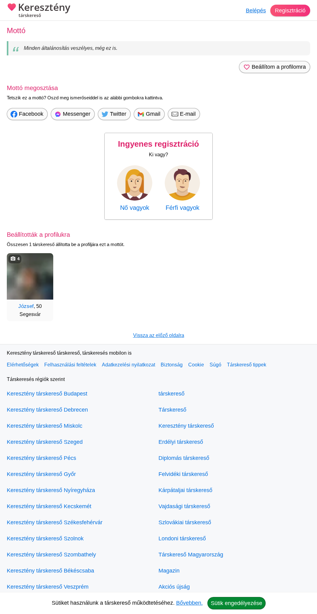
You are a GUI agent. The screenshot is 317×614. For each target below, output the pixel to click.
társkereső (171, 394)
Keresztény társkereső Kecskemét (49, 506)
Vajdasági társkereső (184, 506)
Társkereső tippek (246, 364)
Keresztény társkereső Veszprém (48, 587)
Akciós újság (174, 587)
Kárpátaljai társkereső (185, 490)
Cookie (196, 364)
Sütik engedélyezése (236, 603)
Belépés (256, 10)
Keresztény (44, 10)
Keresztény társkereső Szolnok (45, 538)
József (26, 306)
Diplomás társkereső (183, 458)
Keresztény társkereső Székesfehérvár (54, 522)
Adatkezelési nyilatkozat (128, 364)
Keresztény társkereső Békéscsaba (50, 571)
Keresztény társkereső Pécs (41, 458)
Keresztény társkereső (186, 426)
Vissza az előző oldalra (158, 335)
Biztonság (172, 364)
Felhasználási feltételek (70, 364)
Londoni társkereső (182, 538)
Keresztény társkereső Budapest (47, 394)
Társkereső (172, 410)
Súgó (215, 364)
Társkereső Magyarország (190, 554)
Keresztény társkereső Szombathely (51, 554)
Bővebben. (189, 603)
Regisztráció (290, 10)
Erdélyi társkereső (180, 442)
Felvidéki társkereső (183, 474)
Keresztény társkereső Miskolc (44, 426)
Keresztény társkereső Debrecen (47, 410)
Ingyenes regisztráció (158, 144)
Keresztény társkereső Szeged (45, 442)
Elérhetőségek (23, 364)
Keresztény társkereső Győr (41, 474)
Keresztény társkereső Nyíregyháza (51, 490)
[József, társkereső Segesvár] (30, 276)
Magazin (169, 571)
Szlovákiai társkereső (184, 522)
